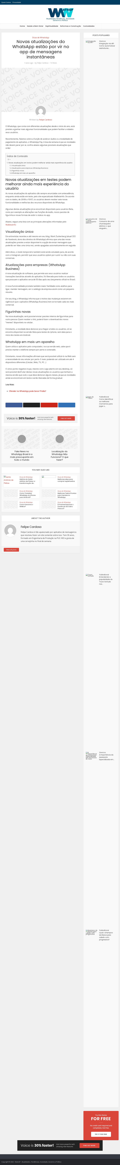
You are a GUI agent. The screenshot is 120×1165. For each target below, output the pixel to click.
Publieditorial (104, 397)
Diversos (102, 41)
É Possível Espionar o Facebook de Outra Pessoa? (65, 506)
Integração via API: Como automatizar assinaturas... (107, 45)
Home (22, 26)
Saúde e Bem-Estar (35, 26)
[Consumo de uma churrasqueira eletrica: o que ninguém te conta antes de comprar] (92, 306)
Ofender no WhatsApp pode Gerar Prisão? (27, 391)
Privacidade (17, 2)
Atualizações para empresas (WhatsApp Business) (30, 168)
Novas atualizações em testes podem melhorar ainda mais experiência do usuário (40, 163)
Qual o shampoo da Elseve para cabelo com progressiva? (106, 936)
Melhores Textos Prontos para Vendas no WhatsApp (67, 495)
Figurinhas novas (18, 171)
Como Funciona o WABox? (26, 505)
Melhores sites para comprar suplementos (66, 480)
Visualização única (18, 165)
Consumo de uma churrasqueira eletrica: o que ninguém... (106, 225)
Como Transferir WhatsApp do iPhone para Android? (28, 495)
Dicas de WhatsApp (40, 37)
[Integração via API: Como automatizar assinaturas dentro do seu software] (92, 128)
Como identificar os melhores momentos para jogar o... (106, 402)
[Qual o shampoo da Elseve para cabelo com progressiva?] (92, 1017)
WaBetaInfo (11, 224)
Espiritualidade (51, 26)
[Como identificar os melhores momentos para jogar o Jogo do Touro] (92, 484)
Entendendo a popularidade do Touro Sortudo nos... (105, 580)
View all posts (11, 550)
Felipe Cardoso (42, 63)
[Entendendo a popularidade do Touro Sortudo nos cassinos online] (92, 661)
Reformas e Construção (70, 26)
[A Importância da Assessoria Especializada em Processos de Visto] (92, 839)
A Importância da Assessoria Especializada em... (106, 757)
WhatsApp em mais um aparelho (23, 173)
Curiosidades (88, 26)
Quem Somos (6, 2)
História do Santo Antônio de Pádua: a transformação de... (27, 481)
